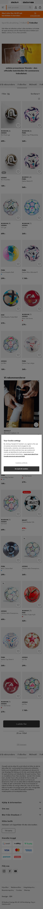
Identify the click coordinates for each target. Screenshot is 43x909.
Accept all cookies (21, 469)
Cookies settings (21, 463)
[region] (21, 454)
